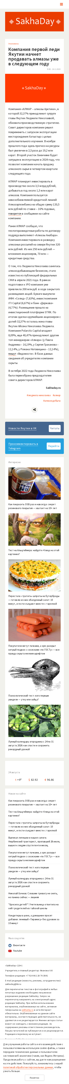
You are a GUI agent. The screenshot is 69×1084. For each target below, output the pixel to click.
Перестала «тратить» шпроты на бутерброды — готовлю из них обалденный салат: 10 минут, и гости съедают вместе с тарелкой (33, 826)
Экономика (13, 43)
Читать (54, 428)
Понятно (34, 1077)
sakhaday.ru (28, 1010)
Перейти (54, 446)
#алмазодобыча (52, 400)
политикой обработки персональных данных (28, 1067)
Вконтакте (19, 945)
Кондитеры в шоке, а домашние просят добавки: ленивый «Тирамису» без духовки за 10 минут (33, 919)
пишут (12, 353)
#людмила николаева (39, 395)
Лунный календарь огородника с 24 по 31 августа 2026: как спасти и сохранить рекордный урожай (31, 882)
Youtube (17, 950)
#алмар (57, 395)
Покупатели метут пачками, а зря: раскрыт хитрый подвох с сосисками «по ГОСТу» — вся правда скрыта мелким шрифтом (33, 856)
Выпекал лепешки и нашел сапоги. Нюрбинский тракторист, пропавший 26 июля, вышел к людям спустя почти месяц (34, 841)
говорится (15, 213)
